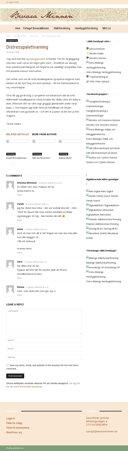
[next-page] (13, 164)
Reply (19, 195)
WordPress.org (14, 432)
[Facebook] (119, 2)
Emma (20, 286)
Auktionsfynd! (65, 158)
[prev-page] (8, 164)
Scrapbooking (20, 36)
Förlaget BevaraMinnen (36, 28)
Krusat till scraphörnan (16, 158)
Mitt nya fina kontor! (41, 158)
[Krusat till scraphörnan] (17, 147)
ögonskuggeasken (35, 58)
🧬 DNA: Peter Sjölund (97, 81)
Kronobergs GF (112, 267)
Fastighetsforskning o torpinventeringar (97, 113)
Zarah (20, 203)
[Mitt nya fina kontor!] (43, 147)
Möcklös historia (97, 58)
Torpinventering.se (98, 76)
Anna (20, 229)
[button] (118, 28)
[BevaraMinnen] (64, 14)
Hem (17, 28)
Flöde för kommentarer (18, 427)
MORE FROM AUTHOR (44, 134)
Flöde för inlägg (14, 423)
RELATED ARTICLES (17, 134)
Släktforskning (62, 28)
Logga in (10, 418)
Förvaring (34, 36)
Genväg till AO (110, 228)
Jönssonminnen (97, 48)
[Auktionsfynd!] (70, 147)
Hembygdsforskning (86, 28)
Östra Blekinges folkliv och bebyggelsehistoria (99, 141)
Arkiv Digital (107, 191)
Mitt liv (107, 28)
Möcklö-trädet (96, 53)
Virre (19, 261)
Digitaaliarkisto (111, 205)
